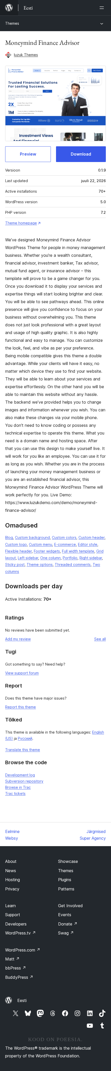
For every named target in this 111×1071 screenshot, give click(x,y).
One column (50, 558)
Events (64, 914)
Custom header (91, 537)
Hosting (12, 879)
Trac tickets (15, 793)
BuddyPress (19, 977)
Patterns (66, 888)
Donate (67, 923)
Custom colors (64, 537)
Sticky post (15, 564)
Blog (9, 537)
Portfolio (70, 558)
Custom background (32, 537)
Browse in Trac (18, 787)
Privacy (12, 888)
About (11, 861)
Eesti (22, 1000)
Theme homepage (21, 223)
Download (81, 154)
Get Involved (70, 905)
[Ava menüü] (102, 7)
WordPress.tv (20, 933)
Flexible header (18, 551)
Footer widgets (47, 551)
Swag (66, 933)
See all (100, 639)
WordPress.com (22, 950)
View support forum (22, 673)
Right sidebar (91, 558)
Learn (10, 905)
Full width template (78, 551)
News (10, 870)
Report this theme (20, 707)
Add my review (18, 639)
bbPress (15, 968)
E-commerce (65, 544)
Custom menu (40, 544)
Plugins (64, 879)
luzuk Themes (26, 55)
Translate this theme (22, 749)
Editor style (87, 544)
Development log (20, 775)
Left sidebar (28, 558)
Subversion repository (24, 781)
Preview (28, 154)
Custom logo (16, 544)
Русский (25, 738)
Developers (16, 923)
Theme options (40, 564)
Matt (12, 959)
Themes (12, 23)
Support (12, 914)
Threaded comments (73, 564)
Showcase (68, 861)
